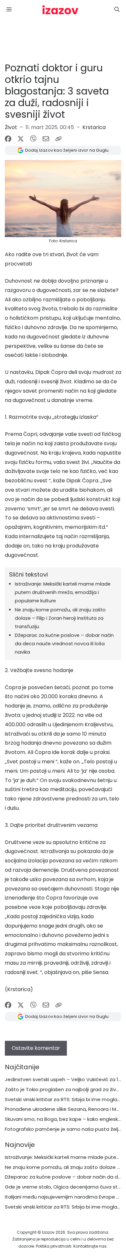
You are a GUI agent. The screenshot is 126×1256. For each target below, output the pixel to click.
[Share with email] (46, 139)
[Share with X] (20, 139)
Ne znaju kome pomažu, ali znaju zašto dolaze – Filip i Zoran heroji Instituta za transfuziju (60, 618)
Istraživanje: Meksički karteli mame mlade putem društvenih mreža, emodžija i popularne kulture (62, 592)
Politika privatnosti (53, 1246)
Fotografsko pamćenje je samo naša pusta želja (63, 1129)
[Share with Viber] (33, 139)
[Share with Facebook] (8, 139)
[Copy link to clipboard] (58, 139)
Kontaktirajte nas (90, 1246)
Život (11, 127)
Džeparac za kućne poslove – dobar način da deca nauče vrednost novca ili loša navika (64, 643)
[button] (117, 9)
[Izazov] (60, 9)
